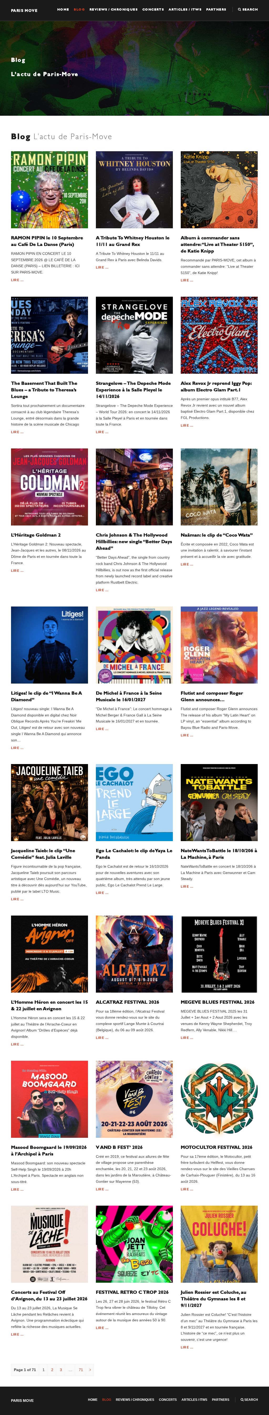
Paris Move (24, 10)
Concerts (153, 9)
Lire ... (17, 280)
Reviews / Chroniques (114, 9)
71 (81, 1370)
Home (63, 9)
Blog (79, 9)
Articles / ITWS (185, 9)
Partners (216, 9)
